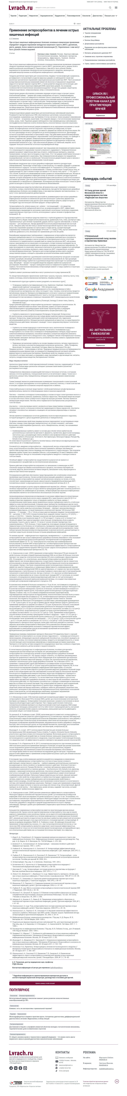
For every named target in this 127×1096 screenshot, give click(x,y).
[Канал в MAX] (25, 1068)
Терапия (13, 16)
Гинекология (14, 1006)
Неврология (33, 16)
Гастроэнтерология (16, 1024)
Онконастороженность (26, 996)
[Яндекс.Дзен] (21, 1068)
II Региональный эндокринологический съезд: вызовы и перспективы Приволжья (100, 238)
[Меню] (116, 7)
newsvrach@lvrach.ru (66, 1065)
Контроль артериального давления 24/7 (98, 53)
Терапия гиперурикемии (93, 33)
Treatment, (65, 58)
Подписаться (100, 115)
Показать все (110, 16)
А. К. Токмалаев (14, 38)
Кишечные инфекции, (71, 54)
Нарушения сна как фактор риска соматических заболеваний (101, 48)
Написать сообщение (66, 1057)
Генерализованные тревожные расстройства (100, 60)
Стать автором (64, 1071)
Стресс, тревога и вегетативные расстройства (100, 64)
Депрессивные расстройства (94, 44)
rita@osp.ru (103, 1060)
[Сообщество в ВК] (16, 1068)
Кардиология (60, 16)
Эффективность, (55, 58)
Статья (12, 53)
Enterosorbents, (50, 60)
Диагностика (97, 16)
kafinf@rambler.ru (56, 968)
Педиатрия (23, 16)
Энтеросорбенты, (43, 58)
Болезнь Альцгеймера (92, 40)
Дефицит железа (90, 37)
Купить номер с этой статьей (45, 983)
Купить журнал (100, 163)
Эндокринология (46, 16)
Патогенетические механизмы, (48, 56)
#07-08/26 (89, 124)
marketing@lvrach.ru (106, 1069)
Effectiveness (60, 60)
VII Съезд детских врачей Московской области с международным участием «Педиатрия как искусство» (96, 194)
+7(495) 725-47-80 (65, 1068)
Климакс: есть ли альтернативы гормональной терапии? (30, 1008)
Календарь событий (97, 179)
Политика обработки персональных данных (95, 1081)
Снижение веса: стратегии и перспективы (99, 56)
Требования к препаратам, (68, 56)
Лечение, (60, 54)
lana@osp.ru (103, 1065)
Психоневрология (73, 16)
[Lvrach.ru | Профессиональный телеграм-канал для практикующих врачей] (11, 1068)
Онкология (86, 16)
